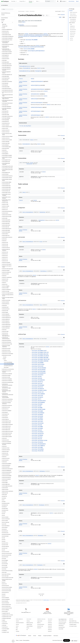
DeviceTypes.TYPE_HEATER (37, 442)
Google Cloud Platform (47, 635)
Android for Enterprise (20, 622)
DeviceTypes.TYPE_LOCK (37, 438)
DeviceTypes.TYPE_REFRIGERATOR (38, 443)
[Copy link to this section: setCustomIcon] (27, 300)
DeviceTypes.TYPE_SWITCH (37, 397)
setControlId (34, 85)
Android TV (39, 627)
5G (27, 629)
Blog (16, 629)
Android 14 (50, 626)
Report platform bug (72, 620)
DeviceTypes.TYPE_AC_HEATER (38, 364)
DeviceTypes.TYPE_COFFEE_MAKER (38, 371)
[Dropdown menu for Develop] (33, 1)
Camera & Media (29, 626)
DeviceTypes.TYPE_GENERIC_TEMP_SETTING (40, 359)
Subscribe (66, 640)
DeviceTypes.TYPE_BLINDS (37, 419)
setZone (32, 115)
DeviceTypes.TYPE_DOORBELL (38, 449)
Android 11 (50, 631)
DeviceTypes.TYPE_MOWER (37, 407)
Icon (38, 93)
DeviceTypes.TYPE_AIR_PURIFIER (38, 369)
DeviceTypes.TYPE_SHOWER (37, 411)
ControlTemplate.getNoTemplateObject (36, 50)
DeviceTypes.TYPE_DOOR (37, 424)
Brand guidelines (26, 640)
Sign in (77, 1)
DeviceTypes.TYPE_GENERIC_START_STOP (40, 352)
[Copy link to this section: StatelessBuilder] (27, 135)
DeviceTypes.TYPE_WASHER (37, 414)
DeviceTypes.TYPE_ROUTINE (37, 450)
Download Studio (62, 627)
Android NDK (61, 628)
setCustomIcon (34, 93)
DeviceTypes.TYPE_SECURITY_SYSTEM (39, 440)
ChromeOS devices (40, 624)
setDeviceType (34, 98)
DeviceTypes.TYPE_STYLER (37, 395)
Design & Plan (22, 1)
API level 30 (63, 14)
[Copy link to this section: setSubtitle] (25, 500)
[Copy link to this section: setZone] (23, 560)
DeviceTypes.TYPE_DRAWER (37, 426)
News (17, 627)
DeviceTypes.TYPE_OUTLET (37, 386)
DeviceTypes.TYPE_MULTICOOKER (38, 409)
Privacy (28, 627)
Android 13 (50, 627)
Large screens (39, 620)
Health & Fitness (29, 624)
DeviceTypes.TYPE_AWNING (37, 418)
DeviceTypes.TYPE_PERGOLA (37, 431)
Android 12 (50, 629)
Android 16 (50, 622)
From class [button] (25, 125)
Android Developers (21, 11)
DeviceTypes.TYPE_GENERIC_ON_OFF (39, 350)
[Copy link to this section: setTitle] (23, 531)
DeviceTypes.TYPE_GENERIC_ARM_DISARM (40, 357)
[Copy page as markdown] (47, 15)
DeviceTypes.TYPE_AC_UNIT (37, 366)
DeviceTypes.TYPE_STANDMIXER (38, 393)
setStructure (33, 102)
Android (17, 620)
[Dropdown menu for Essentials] (16, 1)
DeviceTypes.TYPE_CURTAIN (37, 423)
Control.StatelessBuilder (28, 212)
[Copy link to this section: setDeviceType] (27, 334)
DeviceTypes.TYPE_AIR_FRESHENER (39, 367)
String (28, 70)
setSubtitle (33, 107)
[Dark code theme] (64, 138)
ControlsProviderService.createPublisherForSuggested (30, 36)
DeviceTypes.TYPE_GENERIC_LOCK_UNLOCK (40, 355)
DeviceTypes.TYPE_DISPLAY (37, 374)
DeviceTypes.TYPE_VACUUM (37, 416)
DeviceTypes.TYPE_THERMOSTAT (38, 445)
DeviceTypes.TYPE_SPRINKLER (38, 412)
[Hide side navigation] (13, 641)
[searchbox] (7, 9)
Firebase (39, 635)
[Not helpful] (64, 11)
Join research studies (73, 626)
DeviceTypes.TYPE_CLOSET (37, 421)
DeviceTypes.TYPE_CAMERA (37, 447)
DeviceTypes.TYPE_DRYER (37, 404)
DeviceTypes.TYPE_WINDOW (37, 435)
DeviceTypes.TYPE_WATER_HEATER (38, 400)
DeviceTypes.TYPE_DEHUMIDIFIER (38, 373)
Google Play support (72, 624)
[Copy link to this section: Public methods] (29, 184)
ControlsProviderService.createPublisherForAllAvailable (36, 34)
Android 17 (50, 620)
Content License (46, 599)
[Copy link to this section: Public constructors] (32, 131)
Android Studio (71, 1)
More (37, 1)
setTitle (33, 111)
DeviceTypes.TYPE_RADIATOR (38, 388)
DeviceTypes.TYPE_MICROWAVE (38, 385)
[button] (7, 19)
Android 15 (50, 624)
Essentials (13, 1)
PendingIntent (38, 70)
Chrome (34, 635)
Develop (30, 1)
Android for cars (40, 626)
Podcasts (17, 631)
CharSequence (40, 102)
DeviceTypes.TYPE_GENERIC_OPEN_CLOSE (40, 354)
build (32, 78)
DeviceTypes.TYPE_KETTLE (37, 381)
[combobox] (50, 1)
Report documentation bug (74, 622)
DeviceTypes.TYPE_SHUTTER (37, 433)
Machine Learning (30, 622)
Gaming (28, 620)
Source (17, 626)
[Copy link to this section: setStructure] (26, 466)
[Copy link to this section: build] (22, 188)
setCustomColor (34, 89)
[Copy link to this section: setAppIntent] (26, 207)
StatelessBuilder (23, 66)
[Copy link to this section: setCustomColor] (28, 266)
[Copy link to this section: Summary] (25, 59)
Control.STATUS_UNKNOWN (29, 48)
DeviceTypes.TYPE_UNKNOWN (31, 39)
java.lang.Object (21, 24)
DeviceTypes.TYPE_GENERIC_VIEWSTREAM (40, 361)
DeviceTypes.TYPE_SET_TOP (37, 392)
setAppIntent (34, 81)
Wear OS (38, 622)
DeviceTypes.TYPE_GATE (37, 430)
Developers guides (62, 623)
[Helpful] (62, 11)
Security (17, 624)
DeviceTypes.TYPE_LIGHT (37, 383)
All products (56, 635)
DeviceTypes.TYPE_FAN (36, 376)
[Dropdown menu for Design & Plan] (26, 1)
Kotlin (60, 17)
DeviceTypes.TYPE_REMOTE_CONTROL (39, 390)
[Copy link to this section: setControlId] (26, 237)
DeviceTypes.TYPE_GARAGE (37, 428)
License (21, 640)
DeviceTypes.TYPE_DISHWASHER (38, 402)
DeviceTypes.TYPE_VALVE (37, 437)
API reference (4, 5)
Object (23, 21)
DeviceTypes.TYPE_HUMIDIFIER (38, 380)
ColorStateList (41, 89)
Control (26, 33)
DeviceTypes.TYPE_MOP (36, 405)
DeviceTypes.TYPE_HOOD (37, 378)
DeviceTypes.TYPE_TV (36, 399)
